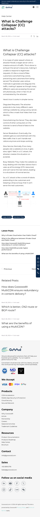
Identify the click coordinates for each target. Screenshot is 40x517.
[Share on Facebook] (31, 36)
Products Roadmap (8, 440)
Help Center (7, 16)
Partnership (6, 419)
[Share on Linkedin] (37, 36)
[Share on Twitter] (34, 36)
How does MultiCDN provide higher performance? (15, 249)
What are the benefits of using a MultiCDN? (18, 253)
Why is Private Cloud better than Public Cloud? (19, 235)
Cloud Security (7, 400)
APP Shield (7, 217)
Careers (4, 421)
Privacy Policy (21, 507)
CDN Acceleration (8, 395)
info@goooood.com (9, 455)
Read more (5, 3)
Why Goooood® (7, 414)
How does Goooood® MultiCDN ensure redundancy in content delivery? (16, 244)
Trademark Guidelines (9, 426)
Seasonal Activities (8, 424)
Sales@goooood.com (9, 470)
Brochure (5, 445)
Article (4, 416)
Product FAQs (19, 217)
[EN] (34, 7)
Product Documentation (10, 437)
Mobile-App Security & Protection (14, 398)
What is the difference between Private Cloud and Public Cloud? (19, 239)
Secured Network (8, 403)
